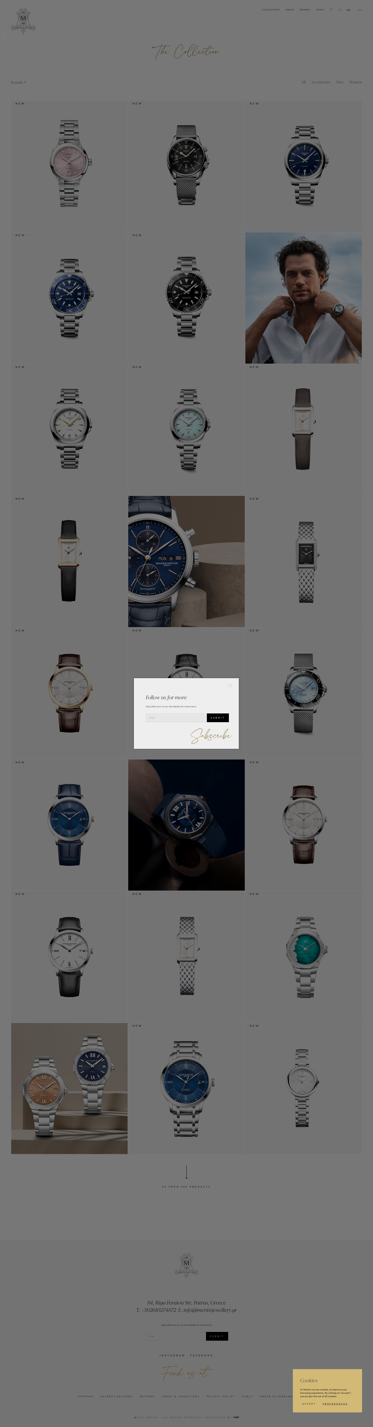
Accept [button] (309, 1404)
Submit (218, 718)
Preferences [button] (335, 1404)
